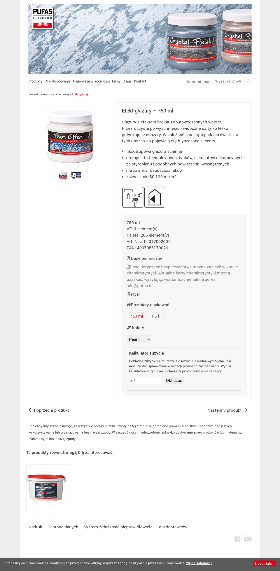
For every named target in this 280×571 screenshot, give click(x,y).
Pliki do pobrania (58, 81)
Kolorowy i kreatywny (55, 94)
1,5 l (155, 316)
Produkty (35, 81)
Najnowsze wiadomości (91, 81)
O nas (127, 81)
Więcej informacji (199, 563)
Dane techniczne (146, 258)
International (198, 81)
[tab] (63, 175)
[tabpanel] (69, 135)
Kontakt (140, 81)
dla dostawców (173, 527)
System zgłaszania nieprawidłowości (119, 527)
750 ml (136, 316)
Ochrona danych (62, 527)
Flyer (135, 294)
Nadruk (35, 527)
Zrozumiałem (265, 563)
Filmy (116, 81)
